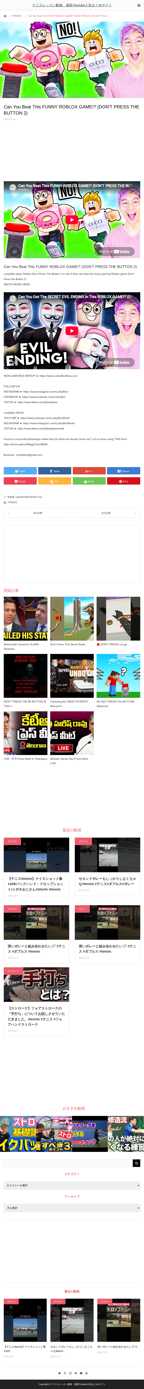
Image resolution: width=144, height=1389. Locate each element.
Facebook (64, 1372)
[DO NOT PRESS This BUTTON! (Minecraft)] (118, 676)
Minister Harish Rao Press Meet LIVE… (69, 761)
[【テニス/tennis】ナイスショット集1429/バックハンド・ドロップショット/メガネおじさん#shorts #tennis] (25, 1320)
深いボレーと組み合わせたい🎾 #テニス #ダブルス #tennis (36, 949)
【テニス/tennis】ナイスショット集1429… (25, 1348)
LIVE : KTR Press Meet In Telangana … (25, 761)
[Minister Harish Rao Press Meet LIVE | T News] (72, 733)
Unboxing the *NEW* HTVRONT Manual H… (69, 704)
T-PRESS (16, 16)
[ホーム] (5, 15)
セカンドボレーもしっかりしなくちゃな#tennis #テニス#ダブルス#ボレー (107, 881)
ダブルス (12, 841)
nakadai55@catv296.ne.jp (28, 497)
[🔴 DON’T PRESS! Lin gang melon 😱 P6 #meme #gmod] (118, 619)
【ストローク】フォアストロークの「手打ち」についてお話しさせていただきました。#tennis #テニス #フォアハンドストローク (36, 1016)
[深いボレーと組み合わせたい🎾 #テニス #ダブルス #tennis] (118, 1320)
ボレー (82, 909)
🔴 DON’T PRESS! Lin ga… (113, 644)
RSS (85, 1372)
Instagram (69, 1372)
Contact (80, 1372)
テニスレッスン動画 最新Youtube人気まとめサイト (72, 5)
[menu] (139, 5)
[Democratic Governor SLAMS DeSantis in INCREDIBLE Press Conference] (25, 619)
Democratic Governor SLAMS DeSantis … (21, 646)
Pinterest (74, 1372)
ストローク (13, 971)
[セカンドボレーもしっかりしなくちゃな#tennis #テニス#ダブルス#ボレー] (71, 1320)
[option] (18, 1134)
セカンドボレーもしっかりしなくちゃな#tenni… (71, 1348)
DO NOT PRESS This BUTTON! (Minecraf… (115, 704)
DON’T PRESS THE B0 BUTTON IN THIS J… (25, 704)
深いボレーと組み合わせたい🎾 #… (118, 1346)
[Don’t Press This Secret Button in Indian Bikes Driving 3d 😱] (72, 619)
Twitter (58, 1372)
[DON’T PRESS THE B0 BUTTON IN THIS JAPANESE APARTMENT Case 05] (25, 676)
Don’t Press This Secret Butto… (69, 644)
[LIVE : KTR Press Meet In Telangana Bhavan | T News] (25, 733)
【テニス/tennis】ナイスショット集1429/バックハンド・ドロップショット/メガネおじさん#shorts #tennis (35, 884)
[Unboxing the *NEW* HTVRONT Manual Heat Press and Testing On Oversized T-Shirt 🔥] (72, 676)
